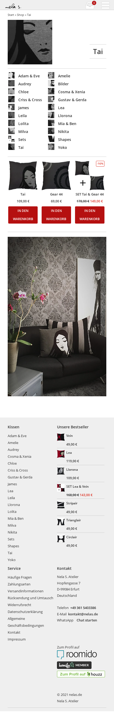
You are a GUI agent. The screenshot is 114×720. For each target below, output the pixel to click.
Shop (20, 15)
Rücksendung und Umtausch (30, 597)
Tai (10, 552)
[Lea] (61, 454)
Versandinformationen (25, 591)
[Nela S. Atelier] (30, 5)
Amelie (13, 442)
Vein (69, 435)
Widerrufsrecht (19, 604)
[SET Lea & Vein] (61, 488)
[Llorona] (61, 471)
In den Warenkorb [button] (23, 214)
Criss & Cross (18, 470)
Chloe (12, 463)
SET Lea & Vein (77, 486)
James (12, 484)
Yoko (12, 559)
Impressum (17, 639)
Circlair (71, 537)
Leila (11, 497)
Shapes (13, 546)
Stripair (71, 503)
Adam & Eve (17, 435)
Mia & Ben (16, 518)
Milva (12, 525)
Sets (11, 539)
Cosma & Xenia (19, 456)
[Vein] (61, 437)
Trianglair (73, 520)
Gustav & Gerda (20, 477)
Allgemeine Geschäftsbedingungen (26, 622)
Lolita (12, 511)
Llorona (14, 504)
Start (11, 15)
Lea (10, 490)
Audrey (13, 449)
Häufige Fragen (20, 577)
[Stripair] (61, 505)
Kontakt (14, 632)
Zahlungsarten (19, 584)
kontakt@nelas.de (83, 614)
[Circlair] (61, 539)
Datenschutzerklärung (25, 611)
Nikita (12, 532)
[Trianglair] (61, 522)
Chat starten (87, 620)
